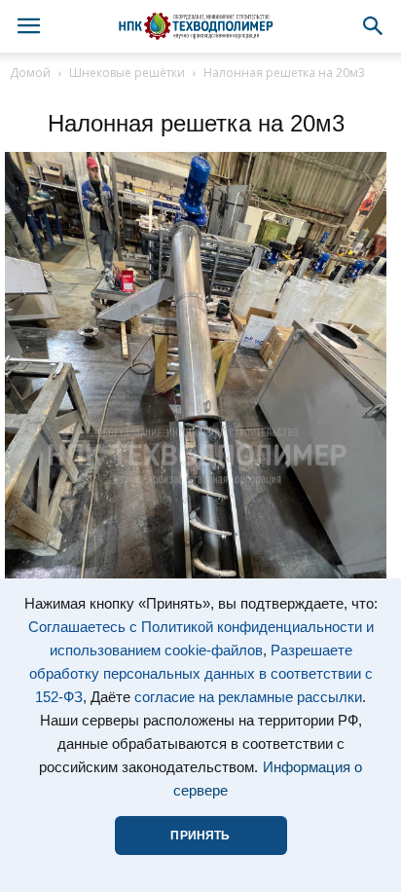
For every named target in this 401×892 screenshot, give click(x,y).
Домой (30, 72)
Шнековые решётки (127, 72)
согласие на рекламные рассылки (248, 697)
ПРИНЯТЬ (200, 835)
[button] (373, 26)
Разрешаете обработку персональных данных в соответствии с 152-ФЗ (201, 674)
